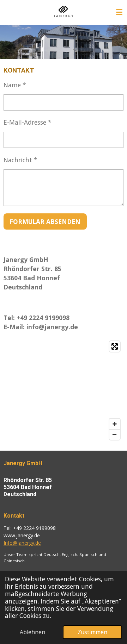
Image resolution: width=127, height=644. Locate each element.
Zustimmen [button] (92, 632)
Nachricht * (20, 160)
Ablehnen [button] (32, 632)
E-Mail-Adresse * (28, 122)
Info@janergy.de (22, 542)
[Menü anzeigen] (119, 12)
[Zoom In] (114, 424)
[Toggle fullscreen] (114, 346)
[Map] (63, 390)
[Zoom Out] (114, 434)
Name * (15, 85)
